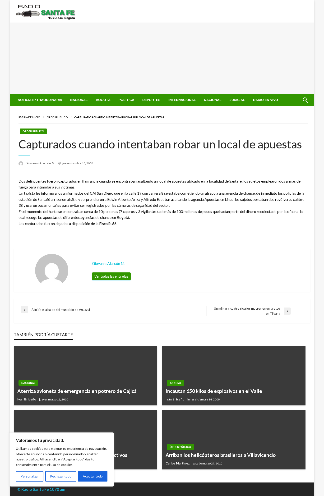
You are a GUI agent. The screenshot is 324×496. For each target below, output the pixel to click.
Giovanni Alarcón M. (40, 163)
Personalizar (30, 476)
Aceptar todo (93, 476)
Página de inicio (29, 117)
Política (126, 100)
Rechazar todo (60, 476)
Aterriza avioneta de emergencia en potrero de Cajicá (77, 391)
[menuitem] (40, 100)
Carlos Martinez (178, 463)
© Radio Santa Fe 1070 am (41, 489)
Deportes (151, 100)
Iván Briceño (27, 399)
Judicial (237, 100)
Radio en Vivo (265, 100)
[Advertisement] (162, 58)
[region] (61, 459)
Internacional (182, 100)
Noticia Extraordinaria (40, 100)
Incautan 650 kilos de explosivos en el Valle (214, 391)
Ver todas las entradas (111, 276)
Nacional (79, 100)
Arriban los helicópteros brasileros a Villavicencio (221, 455)
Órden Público (57, 117)
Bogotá (103, 100)
